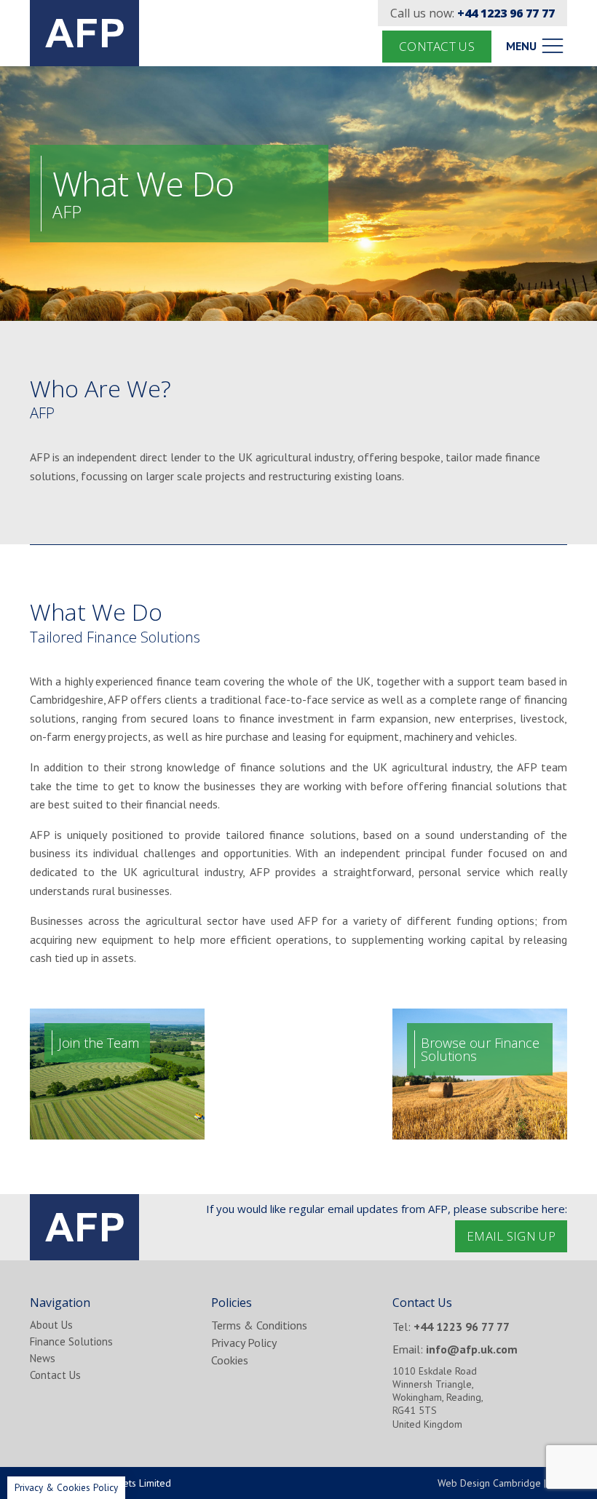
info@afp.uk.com (472, 1349)
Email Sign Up (511, 1236)
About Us (51, 1324)
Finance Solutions (71, 1341)
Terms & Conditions (259, 1325)
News (42, 1358)
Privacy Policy (244, 1342)
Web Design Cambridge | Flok (502, 1483)
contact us (437, 46)
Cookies (229, 1360)
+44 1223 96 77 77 (506, 13)
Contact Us (55, 1374)
